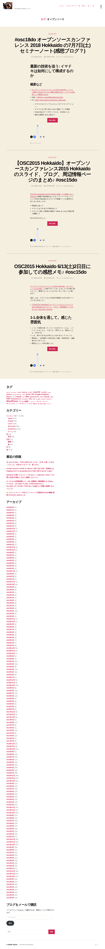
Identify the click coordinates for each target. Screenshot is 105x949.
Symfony (41, 246)
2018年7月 (10, 693)
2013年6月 (10, 855)
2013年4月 (10, 860)
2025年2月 (10, 542)
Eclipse (23, 394)
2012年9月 (10, 879)
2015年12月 (10, 775)
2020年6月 (10, 632)
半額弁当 (35, 403)
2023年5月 (10, 576)
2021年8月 (10, 603)
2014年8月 (10, 818)
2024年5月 (10, 560)
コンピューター (70, 6)
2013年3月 (10, 863)
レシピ (29, 403)
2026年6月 (10, 513)
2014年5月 (10, 826)
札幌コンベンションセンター (63, 246)
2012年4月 (10, 892)
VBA (30, 399)
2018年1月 (10, 709)
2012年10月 (10, 876)
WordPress (12, 401)
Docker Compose (17, 394)
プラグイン (22, 403)
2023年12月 (10, 571)
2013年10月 (10, 844)
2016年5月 (10, 762)
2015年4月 (10, 797)
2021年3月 (10, 616)
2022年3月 (10, 592)
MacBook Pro (34, 397)
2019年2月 (10, 675)
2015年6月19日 (50, 186)
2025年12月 (10, 528)
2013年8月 (10, 850)
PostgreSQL (25, 399)
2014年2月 (10, 834)
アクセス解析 (23, 401)
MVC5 (41, 396)
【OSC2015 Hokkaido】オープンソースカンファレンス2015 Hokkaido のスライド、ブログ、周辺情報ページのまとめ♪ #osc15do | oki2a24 (52, 307)
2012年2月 (10, 898)
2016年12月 (10, 744)
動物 (9, 442)
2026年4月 (10, 518)
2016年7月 (10, 757)
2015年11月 (10, 778)
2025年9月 (10, 534)
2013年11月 (10, 842)
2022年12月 (10, 582)
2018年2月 (10, 706)
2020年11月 (10, 619)
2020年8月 (10, 627)
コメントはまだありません (66, 56)
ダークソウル (10, 403)
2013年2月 (10, 866)
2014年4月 (10, 828)
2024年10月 (10, 550)
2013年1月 (10, 868)
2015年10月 (10, 781)
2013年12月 (10, 839)
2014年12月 (10, 807)
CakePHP (36, 392)
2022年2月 (10, 595)
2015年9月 (10, 783)
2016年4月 (10, 765)
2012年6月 (10, 887)
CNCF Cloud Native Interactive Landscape (50, 100)
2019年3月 (10, 672)
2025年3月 (10, 539)
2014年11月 (10, 810)
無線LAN (45, 403)
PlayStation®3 (16, 399)
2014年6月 (10, 823)
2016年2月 (10, 770)
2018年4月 (10, 701)
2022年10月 (10, 584)
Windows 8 (49, 399)
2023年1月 (10, 579)
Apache (24, 392)
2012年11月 (10, 874)
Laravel (18, 397)
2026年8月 (10, 507)
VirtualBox (38, 399)
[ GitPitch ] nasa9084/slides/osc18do (49, 97)
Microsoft (11, 426)
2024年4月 (10, 563)
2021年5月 (10, 611)
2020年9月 (10, 624)
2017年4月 (10, 733)
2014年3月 (10, 831)
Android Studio (13, 392)
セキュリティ (45, 401)
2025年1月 (10, 544)
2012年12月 (10, 871)
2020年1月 (10, 645)
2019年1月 (10, 677)
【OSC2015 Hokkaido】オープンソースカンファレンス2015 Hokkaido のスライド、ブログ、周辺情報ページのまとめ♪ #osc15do (52, 171)
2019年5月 (10, 667)
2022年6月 (10, 590)
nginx (52, 396)
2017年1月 (10, 741)
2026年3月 (10, 521)
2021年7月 (10, 605)
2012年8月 (10, 882)
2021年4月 (10, 613)
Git (32, 394)
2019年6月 (10, 664)
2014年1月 (10, 836)
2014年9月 (10, 815)
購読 (10, 923)
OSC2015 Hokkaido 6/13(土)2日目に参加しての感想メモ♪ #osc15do (52, 269)
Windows (43, 399)
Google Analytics (42, 394)
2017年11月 (10, 714)
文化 (83, 6)
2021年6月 (10, 608)
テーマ (17, 403)
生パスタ (49, 403)
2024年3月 (10, 566)
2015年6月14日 (50, 278)
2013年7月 (10, 852)
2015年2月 (10, 802)
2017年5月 (10, 730)
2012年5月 (10, 890)
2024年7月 (10, 555)
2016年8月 (10, 754)
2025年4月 (10, 536)
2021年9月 (10, 600)
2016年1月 (10, 773)
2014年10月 (10, 813)
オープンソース (36, 143)
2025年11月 (10, 531)
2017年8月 (10, 722)
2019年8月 (10, 659)
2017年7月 (10, 725)
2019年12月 (10, 648)
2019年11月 (10, 651)
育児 (9, 436)
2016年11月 (10, 746)
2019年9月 (10, 656)
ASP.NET (30, 392)
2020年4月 (10, 637)
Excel (28, 394)
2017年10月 (10, 717)
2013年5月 (10, 858)
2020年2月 (10, 643)
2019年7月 (10, 661)
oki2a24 (40, 56)
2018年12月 (10, 680)
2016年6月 (10, 759)
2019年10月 (10, 653)
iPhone (9, 397)
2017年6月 (10, 728)
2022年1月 (10, 597)
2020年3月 (10, 640)
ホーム (62, 6)
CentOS (44, 392)
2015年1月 (10, 805)
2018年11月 (10, 682)
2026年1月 (10, 526)
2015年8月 (10, 786)
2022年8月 (10, 587)
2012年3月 (10, 895)
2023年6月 (10, 574)
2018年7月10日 (50, 56)
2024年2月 (10, 568)
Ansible (19, 392)
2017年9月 (10, 720)
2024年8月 (10, 552)
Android (8, 392)
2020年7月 (10, 629)
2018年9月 (10, 688)
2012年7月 (10, 884)
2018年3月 (10, 704)
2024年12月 (10, 547)
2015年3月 (10, 799)
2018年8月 (10, 690)
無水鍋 (41, 403)
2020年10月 (10, 621)
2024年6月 (10, 558)
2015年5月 (10, 794)
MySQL (47, 397)
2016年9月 (10, 751)
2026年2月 (10, 523)
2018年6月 (10, 696)
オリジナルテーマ (32, 401)
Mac (27, 396)
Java (14, 396)
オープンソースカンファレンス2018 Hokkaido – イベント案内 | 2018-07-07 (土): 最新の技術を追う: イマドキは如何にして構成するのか (53, 92)
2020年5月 (10, 635)
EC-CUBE (35, 246)
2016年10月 (10, 749)
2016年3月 (10, 767)
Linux (23, 396)
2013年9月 (10, 847)
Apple (10, 418)
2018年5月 (10, 698)
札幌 (54, 246)
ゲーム (39, 401)
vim (34, 399)
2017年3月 (10, 736)
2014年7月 (10, 820)
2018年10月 (10, 685)
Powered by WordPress (26, 944)
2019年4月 (10, 669)
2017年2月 (10, 738)
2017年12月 (10, 712)
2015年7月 (10, 789)
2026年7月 (10, 510)
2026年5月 (10, 515)
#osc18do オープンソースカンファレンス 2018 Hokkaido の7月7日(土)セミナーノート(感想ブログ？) (52, 45)
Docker (9, 394)
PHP (8, 399)
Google (10, 421)
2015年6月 (10, 791)
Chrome (49, 392)
